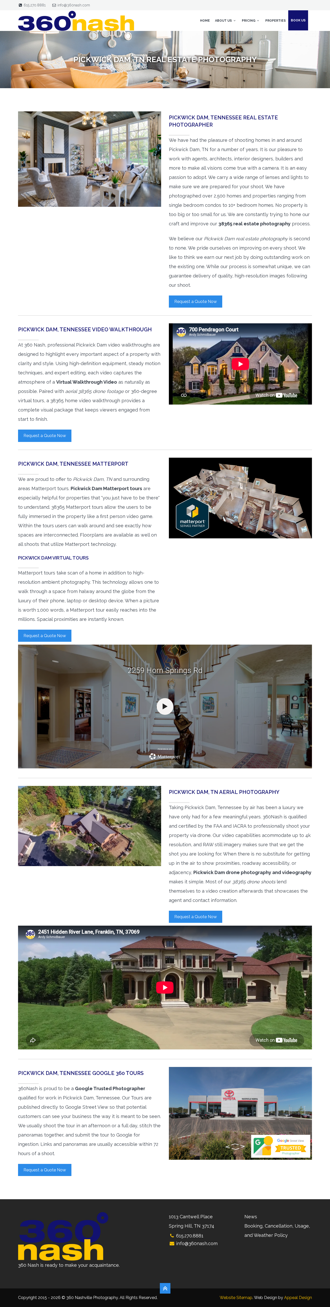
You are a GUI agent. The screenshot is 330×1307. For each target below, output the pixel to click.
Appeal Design (298, 1297)
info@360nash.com (73, 5)
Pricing (249, 20)
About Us (224, 20)
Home (205, 20)
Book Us (298, 20)
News (250, 1216)
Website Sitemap (236, 1297)
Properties (275, 20)
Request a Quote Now (195, 301)
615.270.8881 (35, 5)
